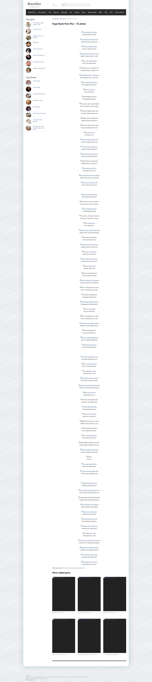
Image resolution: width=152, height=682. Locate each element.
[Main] (36, 5)
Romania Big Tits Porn (85, 613)
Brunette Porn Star (68, 568)
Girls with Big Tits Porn (59, 654)
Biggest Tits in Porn (58, 613)
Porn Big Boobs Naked (110, 654)
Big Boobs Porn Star (109, 613)
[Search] (88, 5)
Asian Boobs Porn (80, 568)
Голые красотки (30, 680)
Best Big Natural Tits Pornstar (87, 654)
